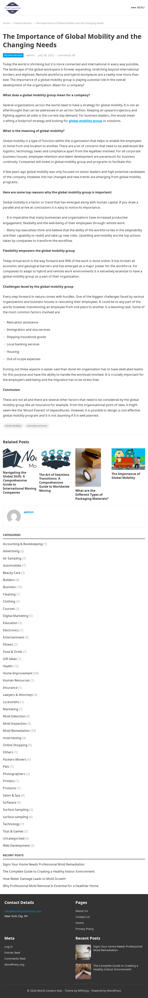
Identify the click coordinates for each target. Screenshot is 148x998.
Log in (8, 946)
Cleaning (9, 594)
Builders (9, 580)
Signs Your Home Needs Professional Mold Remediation (44, 864)
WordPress (114, 990)
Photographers (14, 774)
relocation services (37, 425)
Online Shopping (15, 745)
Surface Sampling (16, 809)
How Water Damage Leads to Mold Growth (34, 879)
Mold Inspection (15, 723)
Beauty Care (11, 573)
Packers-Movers (23, 23)
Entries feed (12, 952)
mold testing (12, 738)
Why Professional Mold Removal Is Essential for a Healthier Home (50, 886)
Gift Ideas (10, 659)
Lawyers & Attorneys (18, 695)
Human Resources (16, 680)
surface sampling (15, 817)
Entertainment (13, 637)
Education (10, 623)
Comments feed (14, 958)
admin (30, 55)
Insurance (10, 688)
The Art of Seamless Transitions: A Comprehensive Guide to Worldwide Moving (54, 482)
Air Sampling (12, 558)
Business (9, 587)
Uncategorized (13, 838)
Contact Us (83, 917)
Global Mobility (13, 425)
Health (8, 666)
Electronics (11, 630)
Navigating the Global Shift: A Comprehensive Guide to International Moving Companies (19, 482)
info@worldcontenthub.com (23, 911)
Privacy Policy (85, 929)
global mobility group (85, 121)
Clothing (9, 601)
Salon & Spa (11, 795)
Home (6, 23)
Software (9, 802)
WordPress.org (14, 964)
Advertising (11, 551)
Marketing (10, 709)
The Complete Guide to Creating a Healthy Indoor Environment (49, 871)
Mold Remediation (16, 731)
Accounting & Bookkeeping (23, 544)
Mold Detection (14, 716)
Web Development (16, 845)
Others (8, 752)
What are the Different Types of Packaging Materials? (91, 494)
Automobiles (12, 565)
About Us (82, 911)
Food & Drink (12, 652)
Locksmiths (11, 702)
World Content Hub (49, 990)
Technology (11, 824)
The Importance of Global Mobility (126, 476)
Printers (9, 781)
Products (9, 788)
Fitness (8, 644)
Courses (9, 609)
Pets (6, 766)
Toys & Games (13, 831)
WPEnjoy (83, 990)
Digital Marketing (15, 616)
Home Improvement (18, 673)
